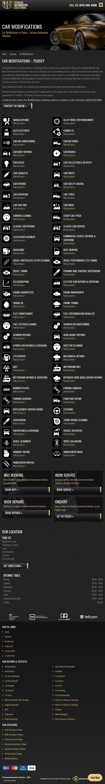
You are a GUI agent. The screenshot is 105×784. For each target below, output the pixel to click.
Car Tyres (8, 695)
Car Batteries (60, 676)
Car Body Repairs (11, 681)
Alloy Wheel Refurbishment (65, 666)
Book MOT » (12, 490)
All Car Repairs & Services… (65, 719)
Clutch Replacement (62, 695)
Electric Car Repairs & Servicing (66, 700)
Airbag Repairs (10, 666)
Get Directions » (13, 566)
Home (7, 632)
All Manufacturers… (12, 758)
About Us (8, 637)
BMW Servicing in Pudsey (14, 735)
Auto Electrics (10, 671)
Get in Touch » (65, 516)
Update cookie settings (10, 780)
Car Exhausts (9, 686)
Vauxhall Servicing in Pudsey (15, 749)
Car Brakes (59, 681)
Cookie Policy (10, 656)
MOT (6, 709)
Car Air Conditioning (12, 676)
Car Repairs (9, 690)
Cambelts (58, 671)
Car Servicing (60, 690)
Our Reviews (9, 641)
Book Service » (65, 490)
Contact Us (9, 646)
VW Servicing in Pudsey (13, 754)
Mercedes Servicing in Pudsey (16, 744)
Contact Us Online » (15, 106)
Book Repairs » (13, 513)
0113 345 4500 (83, 5)
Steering (58, 709)
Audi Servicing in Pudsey (14, 730)
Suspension (9, 714)
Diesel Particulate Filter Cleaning (17, 700)
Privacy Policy (10, 651)
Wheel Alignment (61, 714)
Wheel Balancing (11, 719)
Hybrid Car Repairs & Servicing (66, 705)
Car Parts (58, 686)
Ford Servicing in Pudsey (14, 739)
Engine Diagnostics (12, 705)
